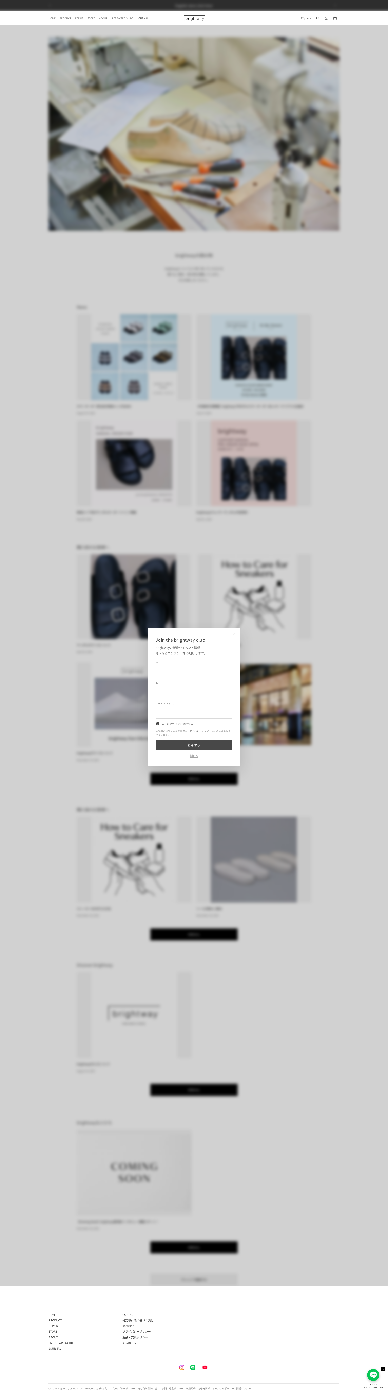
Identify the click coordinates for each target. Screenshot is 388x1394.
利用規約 (191, 1388)
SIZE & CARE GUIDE (61, 1343)
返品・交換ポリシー (135, 1337)
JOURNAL (54, 1348)
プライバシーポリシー (199, 730)
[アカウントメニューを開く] (326, 18)
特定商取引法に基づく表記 (152, 1388)
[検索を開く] (317, 18)
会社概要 (128, 1326)
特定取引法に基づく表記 (138, 1320)
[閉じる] (234, 634)
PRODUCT (55, 1320)
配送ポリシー (130, 1343)
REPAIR (53, 1326)
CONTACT (128, 1315)
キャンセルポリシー (223, 1388)
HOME (52, 1315)
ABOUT (53, 1337)
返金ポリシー (176, 1388)
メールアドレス (165, 703)
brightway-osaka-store (70, 1388)
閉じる (194, 755)
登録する (194, 745)
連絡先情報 (204, 1388)
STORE (52, 1331)
